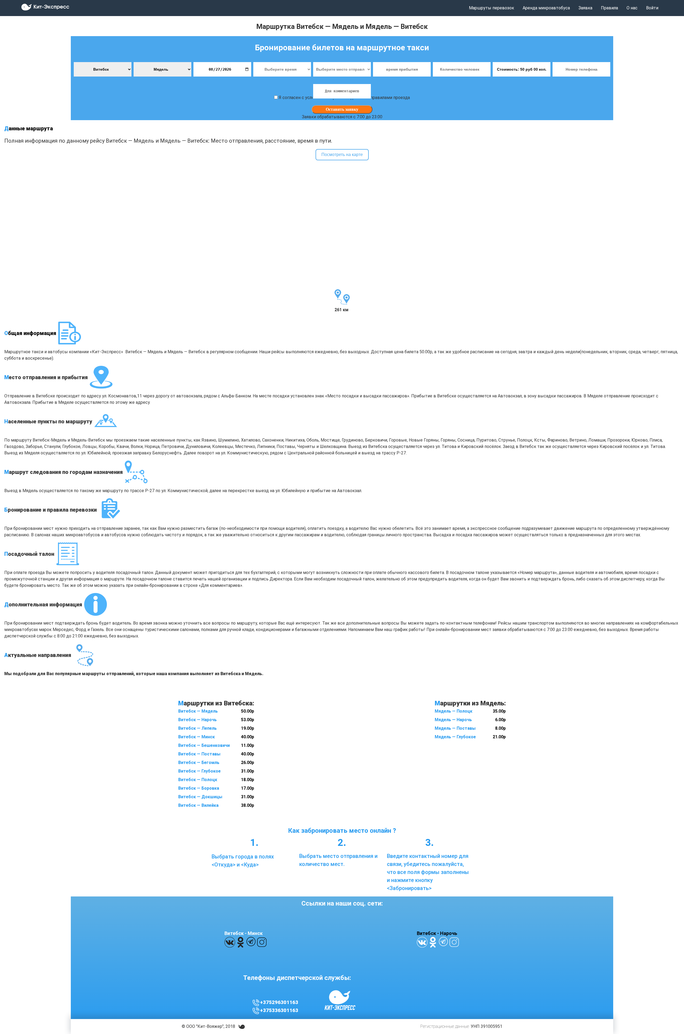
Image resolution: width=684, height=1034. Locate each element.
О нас (632, 7)
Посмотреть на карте (342, 154)
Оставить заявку (342, 109)
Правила (609, 7)
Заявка (585, 7)
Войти (652, 7)
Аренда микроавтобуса (546, 7)
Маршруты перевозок (491, 7)
